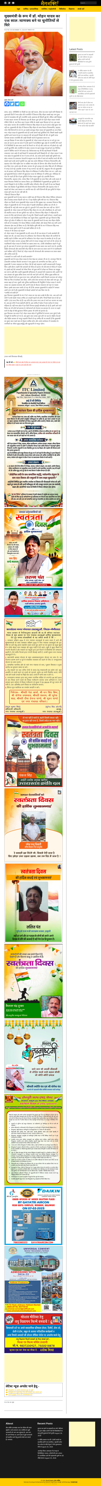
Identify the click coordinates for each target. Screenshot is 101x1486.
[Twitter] (12, 103)
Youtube (13, 3)
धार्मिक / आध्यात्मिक (30, 9)
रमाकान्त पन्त (31, 30)
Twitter (9, 3)
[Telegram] (17, 103)
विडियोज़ (62, 9)
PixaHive (54, 1484)
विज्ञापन (71, 9)
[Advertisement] (33, 340)
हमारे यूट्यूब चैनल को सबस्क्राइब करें (20, 1394)
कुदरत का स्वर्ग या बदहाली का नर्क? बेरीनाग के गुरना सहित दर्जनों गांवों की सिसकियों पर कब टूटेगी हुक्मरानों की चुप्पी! (50, 1430)
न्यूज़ (18, 9)
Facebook (5, 3)
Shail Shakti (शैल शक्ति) (53, 1480)
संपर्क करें (81, 9)
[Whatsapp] (22, 103)
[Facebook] (7, 103)
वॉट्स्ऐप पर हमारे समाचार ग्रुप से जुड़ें (20, 1390)
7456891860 (73, 1482)
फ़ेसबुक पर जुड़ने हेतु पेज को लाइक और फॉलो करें (25, 1392)
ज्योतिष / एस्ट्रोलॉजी (48, 9)
